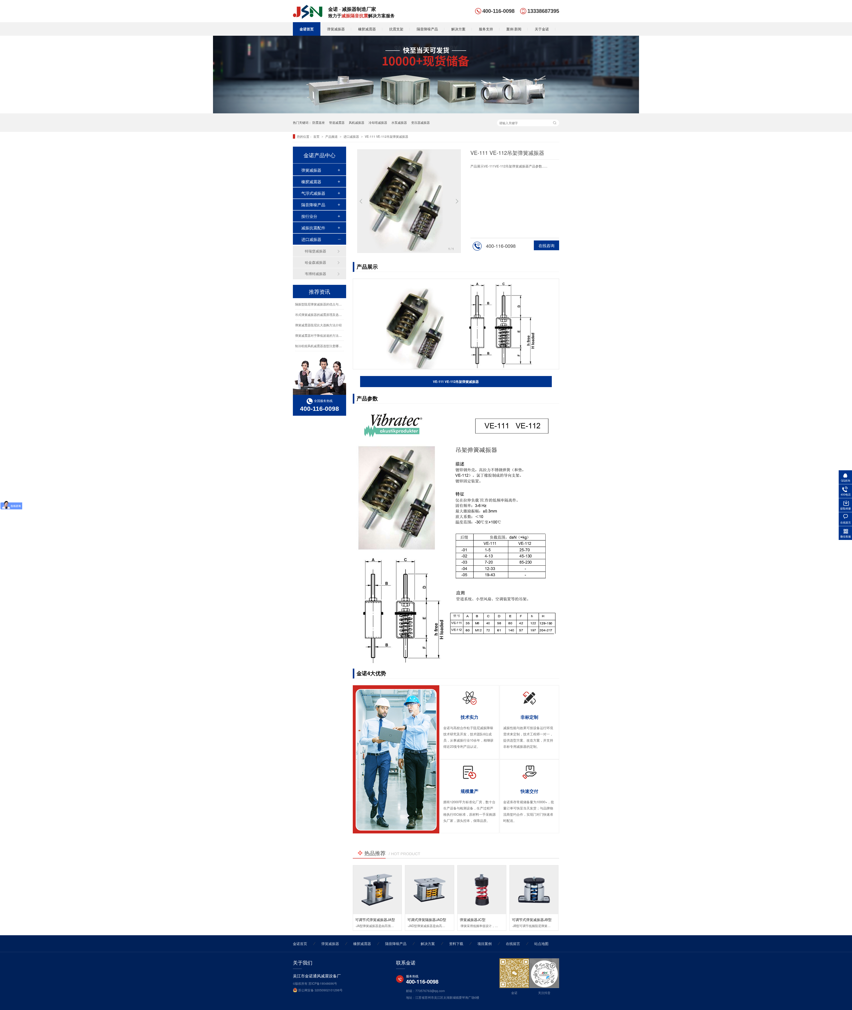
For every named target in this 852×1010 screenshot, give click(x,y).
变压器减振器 (420, 122)
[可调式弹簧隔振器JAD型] (429, 889)
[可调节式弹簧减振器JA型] (377, 889)
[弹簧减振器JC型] (482, 889)
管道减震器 (337, 122)
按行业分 (309, 216)
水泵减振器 (399, 122)
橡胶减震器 (367, 29)
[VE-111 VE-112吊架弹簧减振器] (308, 17)
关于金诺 (542, 29)
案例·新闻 (513, 29)
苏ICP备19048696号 (322, 983)
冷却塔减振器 (378, 122)
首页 (316, 136)
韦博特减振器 (315, 273)
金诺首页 (307, 29)
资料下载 (456, 943)
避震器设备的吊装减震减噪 (313, 347)
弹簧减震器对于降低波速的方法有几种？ (323, 326)
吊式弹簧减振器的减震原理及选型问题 (321, 305)
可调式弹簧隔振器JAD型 (426, 919)
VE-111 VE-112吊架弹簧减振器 (386, 136)
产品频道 (332, 136)
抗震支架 (396, 29)
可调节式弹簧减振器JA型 (375, 919)
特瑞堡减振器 (315, 251)
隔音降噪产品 (427, 29)
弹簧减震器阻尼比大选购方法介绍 (318, 315)
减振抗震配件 (313, 227)
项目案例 (484, 943)
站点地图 (541, 943)
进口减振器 (351, 136)
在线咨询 (546, 245)
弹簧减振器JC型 (472, 919)
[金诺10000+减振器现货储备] (426, 112)
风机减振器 (356, 122)
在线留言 (513, 943)
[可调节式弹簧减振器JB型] (534, 889)
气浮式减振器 (313, 193)
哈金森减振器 (315, 262)
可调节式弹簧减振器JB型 (532, 919)
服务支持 (486, 29)
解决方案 (458, 29)
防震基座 (318, 122)
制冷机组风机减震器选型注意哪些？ (320, 336)
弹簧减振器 (336, 29)
